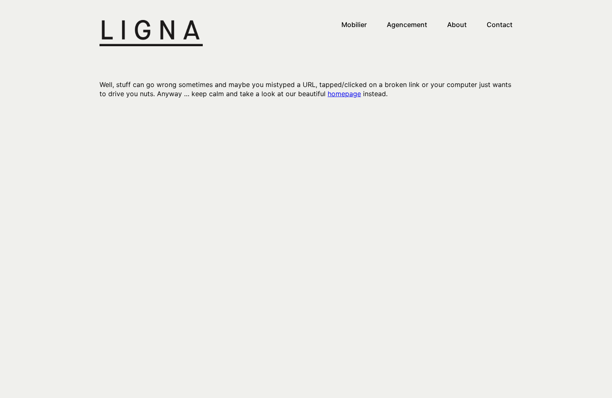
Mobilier (354, 24)
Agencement (407, 24)
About (457, 24)
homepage (344, 94)
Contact (499, 24)
